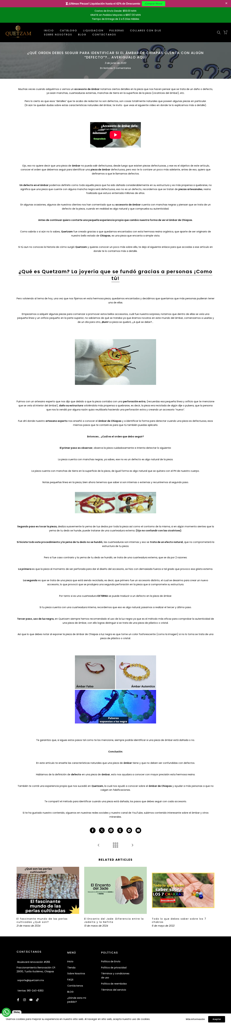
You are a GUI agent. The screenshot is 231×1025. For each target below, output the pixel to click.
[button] (227, 3)
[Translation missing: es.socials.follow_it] (24, 1000)
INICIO (49, 30)
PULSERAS (116, 30)
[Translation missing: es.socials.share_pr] (111, 830)
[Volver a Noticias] (115, 845)
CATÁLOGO (68, 30)
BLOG (82, 34)
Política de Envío (110, 961)
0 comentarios (122, 68)
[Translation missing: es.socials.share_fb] (93, 830)
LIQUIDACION (93, 30)
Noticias (108, 68)
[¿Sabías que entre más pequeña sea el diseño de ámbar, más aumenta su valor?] (132, 845)
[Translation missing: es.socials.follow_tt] (37, 1000)
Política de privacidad (113, 967)
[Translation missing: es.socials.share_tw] (102, 830)
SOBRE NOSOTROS (58, 34)
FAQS (70, 979)
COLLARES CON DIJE (145, 30)
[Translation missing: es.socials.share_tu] (120, 830)
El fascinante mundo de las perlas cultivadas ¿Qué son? (42, 920)
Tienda (71, 967)
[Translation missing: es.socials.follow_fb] (18, 1000)
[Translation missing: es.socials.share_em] (138, 830)
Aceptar (217, 1019)
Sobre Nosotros (76, 973)
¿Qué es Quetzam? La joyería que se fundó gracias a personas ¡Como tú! (115, 275)
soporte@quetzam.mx (30, 980)
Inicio (70, 961)
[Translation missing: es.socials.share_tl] (129, 830)
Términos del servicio (113, 989)
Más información (195, 1019)
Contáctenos (75, 985)
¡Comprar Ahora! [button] (154, 3)
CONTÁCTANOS (104, 34)
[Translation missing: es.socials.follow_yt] (30, 1000)
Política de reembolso (114, 983)
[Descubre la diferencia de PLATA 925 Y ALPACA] (98, 845)
